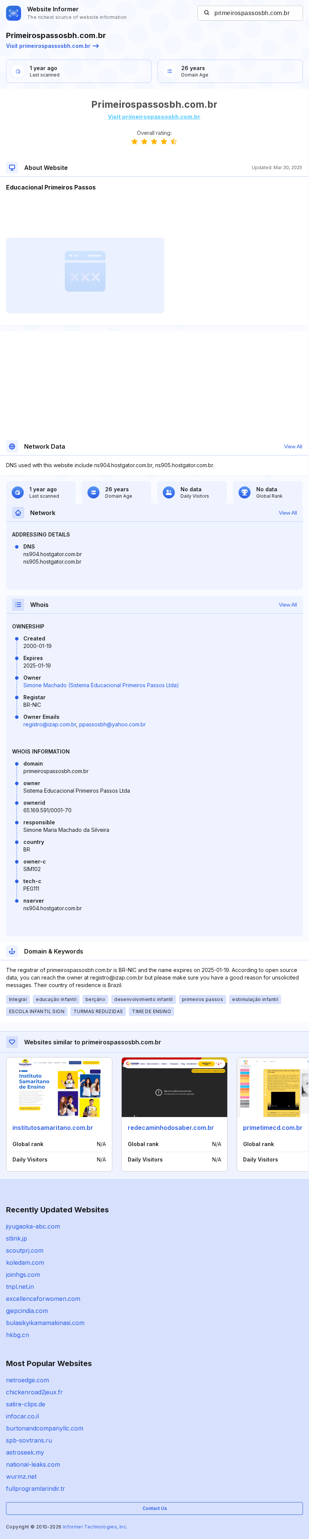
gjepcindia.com (27, 1310)
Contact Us (154, 1508)
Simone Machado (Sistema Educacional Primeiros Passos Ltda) (101, 685)
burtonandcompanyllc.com (44, 1428)
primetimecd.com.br (273, 1127)
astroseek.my (25, 1452)
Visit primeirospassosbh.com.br (48, 46)
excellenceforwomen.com (43, 1298)
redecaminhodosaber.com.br (171, 1127)
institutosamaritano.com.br (52, 1127)
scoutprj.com (24, 1250)
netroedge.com (27, 1380)
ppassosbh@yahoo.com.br (112, 724)
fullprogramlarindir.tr (35, 1488)
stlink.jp (16, 1238)
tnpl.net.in (20, 1286)
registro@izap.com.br (49, 724)
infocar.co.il (22, 1416)
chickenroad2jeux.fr (34, 1392)
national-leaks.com (33, 1464)
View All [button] (293, 446)
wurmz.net (21, 1476)
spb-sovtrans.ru (29, 1440)
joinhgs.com (23, 1274)
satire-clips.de (25, 1404)
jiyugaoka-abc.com (33, 1226)
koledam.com (25, 1262)
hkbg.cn (17, 1335)
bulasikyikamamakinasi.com (45, 1323)
